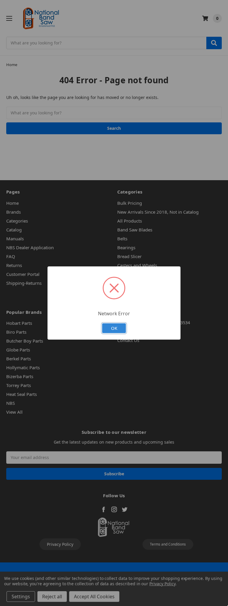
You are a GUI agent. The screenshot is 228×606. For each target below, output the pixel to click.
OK (114, 328)
